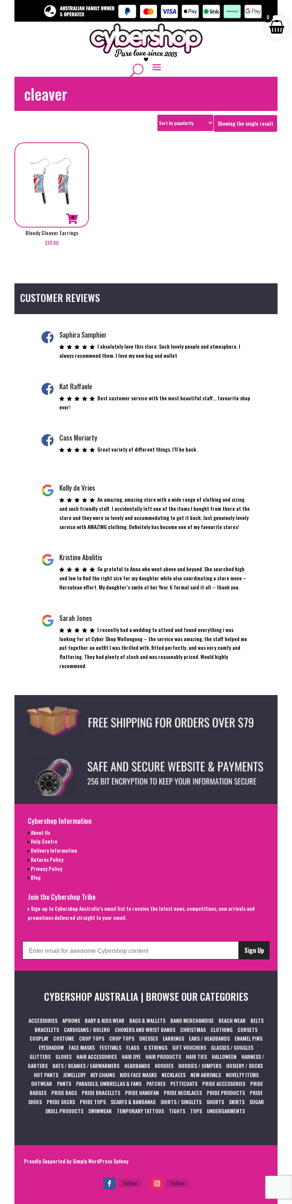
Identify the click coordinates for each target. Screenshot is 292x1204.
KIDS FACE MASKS (138, 1075)
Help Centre (43, 841)
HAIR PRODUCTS (163, 1056)
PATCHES (155, 1083)
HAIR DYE (131, 1056)
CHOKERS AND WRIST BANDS (145, 1029)
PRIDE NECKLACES (183, 1093)
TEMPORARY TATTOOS (140, 1111)
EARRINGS (173, 1038)
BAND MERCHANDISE (192, 1020)
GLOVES (63, 1056)
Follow (130, 1183)
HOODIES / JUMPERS (199, 1066)
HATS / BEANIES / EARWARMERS (85, 1066)
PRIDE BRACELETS (101, 1093)
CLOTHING (222, 1029)
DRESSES (148, 1038)
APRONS (71, 1020)
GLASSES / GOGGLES (232, 1047)
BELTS (257, 1020)
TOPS (196, 1111)
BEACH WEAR (232, 1020)
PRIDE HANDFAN (142, 1093)
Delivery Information (53, 850)
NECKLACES (174, 1075)
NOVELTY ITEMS (242, 1075)
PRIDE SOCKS (61, 1102)
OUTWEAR (41, 1083)
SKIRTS (236, 1102)
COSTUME (63, 1038)
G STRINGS (155, 1047)
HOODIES (164, 1066)
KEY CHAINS (102, 1075)
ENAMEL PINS (248, 1038)
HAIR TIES (196, 1056)
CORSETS (247, 1029)
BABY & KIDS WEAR (104, 1020)
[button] (72, 218)
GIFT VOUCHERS (189, 1047)
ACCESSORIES (43, 1020)
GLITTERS (40, 1056)
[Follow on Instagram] (157, 1183)
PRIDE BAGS (64, 1093)
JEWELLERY (74, 1075)
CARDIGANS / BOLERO (87, 1029)
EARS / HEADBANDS (209, 1038)
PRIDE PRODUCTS (226, 1093)
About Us (40, 832)
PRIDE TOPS (93, 1102)
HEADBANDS (137, 1066)
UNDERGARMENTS (226, 1111)
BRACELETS (47, 1029)
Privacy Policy (46, 868)
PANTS (64, 1083)
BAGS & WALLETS (147, 1020)
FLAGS (132, 1047)
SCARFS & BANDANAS (133, 1102)
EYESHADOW (51, 1047)
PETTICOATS (183, 1083)
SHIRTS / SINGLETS (181, 1102)
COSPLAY (39, 1038)
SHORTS (215, 1102)
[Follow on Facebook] (109, 1183)
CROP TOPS (91, 1038)
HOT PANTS (46, 1075)
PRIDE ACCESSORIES (223, 1083)
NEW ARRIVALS (205, 1075)
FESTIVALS (110, 1047)
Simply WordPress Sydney (101, 1161)
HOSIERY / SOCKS (244, 1066)
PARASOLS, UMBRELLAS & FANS (108, 1083)
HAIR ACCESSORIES (96, 1056)
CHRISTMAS (193, 1029)
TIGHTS (177, 1111)
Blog (35, 877)
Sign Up (254, 950)
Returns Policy (46, 859)
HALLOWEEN (224, 1056)
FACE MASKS (82, 1047)
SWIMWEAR (100, 1111)
